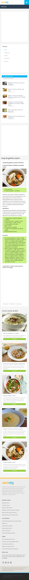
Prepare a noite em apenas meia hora (9, 512)
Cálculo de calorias (6, 505)
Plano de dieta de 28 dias (7, 528)
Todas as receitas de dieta (7, 507)
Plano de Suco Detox (6, 530)
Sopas (5, 49)
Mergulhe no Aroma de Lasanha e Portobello (10, 510)
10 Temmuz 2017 (11, 85)
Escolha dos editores (8, 78)
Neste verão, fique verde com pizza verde (10, 514)
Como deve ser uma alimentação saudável (10, 541)
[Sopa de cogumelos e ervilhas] (14, 322)
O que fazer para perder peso (7, 544)
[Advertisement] (14, 26)
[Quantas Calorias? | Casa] (14, 2)
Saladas (6, 55)
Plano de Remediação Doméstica (8, 533)
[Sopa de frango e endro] (14, 384)
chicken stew (12, 304)
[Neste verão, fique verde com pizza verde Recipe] (4, 110)
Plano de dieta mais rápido (7, 525)
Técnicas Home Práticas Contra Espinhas (10, 548)
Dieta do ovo (4, 523)
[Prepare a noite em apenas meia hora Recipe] (4, 89)
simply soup (19, 304)
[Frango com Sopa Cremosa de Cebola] (14, 417)
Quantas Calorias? (5, 502)
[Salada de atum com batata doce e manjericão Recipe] (4, 116)
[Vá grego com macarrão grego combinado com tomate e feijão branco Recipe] (4, 102)
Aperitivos (6, 61)
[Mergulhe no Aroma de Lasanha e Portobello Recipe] (4, 83)
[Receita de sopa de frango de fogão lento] (14, 352)
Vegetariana (7, 52)
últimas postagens (8, 76)
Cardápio (26, 2)
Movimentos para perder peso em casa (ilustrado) (11, 521)
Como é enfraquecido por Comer (8, 539)
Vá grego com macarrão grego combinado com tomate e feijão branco (16, 103)
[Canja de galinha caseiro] (14, 451)
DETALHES (14, 339)
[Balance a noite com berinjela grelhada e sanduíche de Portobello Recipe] (4, 96)
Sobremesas (7, 58)
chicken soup (5, 304)
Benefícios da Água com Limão (8, 546)
